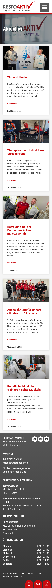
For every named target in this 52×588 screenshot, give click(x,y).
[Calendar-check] (47, 584)
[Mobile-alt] (29, 584)
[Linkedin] (46, 439)
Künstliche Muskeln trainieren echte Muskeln (24, 387)
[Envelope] (38, 584)
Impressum (7, 577)
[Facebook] (34, 439)
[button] (44, 7)
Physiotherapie (10, 522)
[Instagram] (40, 439)
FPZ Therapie (10, 529)
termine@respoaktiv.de (14, 471)
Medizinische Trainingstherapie (19, 525)
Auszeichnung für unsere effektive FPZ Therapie (24, 311)
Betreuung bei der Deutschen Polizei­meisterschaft (20, 230)
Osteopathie (9, 533)
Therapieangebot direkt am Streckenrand (25, 152)
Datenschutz (18, 577)
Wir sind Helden (17, 77)
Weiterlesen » (12, 103)
